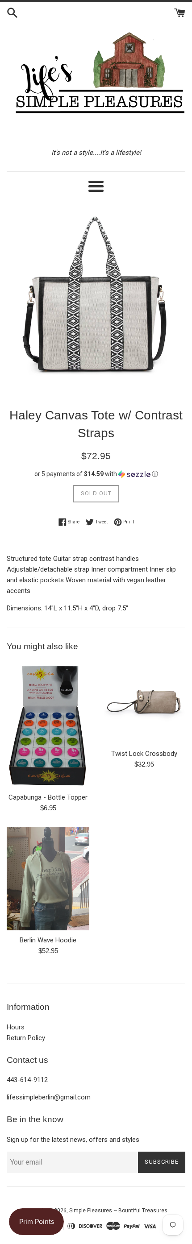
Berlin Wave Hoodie (48, 940)
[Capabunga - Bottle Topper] (48, 724)
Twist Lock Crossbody (144, 754)
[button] (96, 474)
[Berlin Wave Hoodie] (48, 878)
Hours (16, 1027)
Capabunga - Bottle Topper (48, 797)
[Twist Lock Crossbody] (144, 702)
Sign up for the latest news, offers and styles (73, 1140)
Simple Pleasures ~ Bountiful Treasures (118, 1210)
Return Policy (26, 1038)
